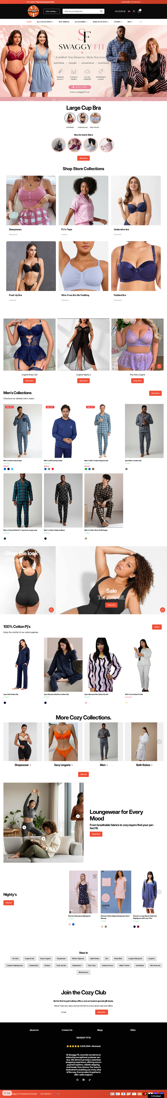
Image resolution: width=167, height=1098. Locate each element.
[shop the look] (159, 366)
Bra (106, 958)
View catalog (51, 11)
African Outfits (100, 22)
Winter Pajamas (78, 958)
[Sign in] (134, 11)
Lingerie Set (29, 958)
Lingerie (151, 958)
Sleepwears (76, 965)
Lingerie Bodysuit (135, 958)
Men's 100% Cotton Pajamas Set (96, 461)
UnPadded (140, 965)
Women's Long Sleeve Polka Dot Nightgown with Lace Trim (145, 917)
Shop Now (84, 158)
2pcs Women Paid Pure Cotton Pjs (56, 694)
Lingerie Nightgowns (15, 965)
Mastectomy (83, 972)
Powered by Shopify (28, 1094)
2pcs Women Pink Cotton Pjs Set (96, 694)
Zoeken (101, 11)
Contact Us (67, 1030)
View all (9, 903)
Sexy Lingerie (45, 958)
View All (83, 774)
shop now (111, 605)
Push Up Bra (61, 965)
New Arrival (64, 22)
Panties (47, 965)
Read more (24, 827)
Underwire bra (107, 965)
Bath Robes (94, 958)
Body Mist (118, 958)
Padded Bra (33, 965)
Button (157, 627)
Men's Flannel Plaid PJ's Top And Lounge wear (20, 530)
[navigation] (159, 741)
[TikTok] (89, 1080)
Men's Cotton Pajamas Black (54, 530)
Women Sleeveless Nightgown (79, 916)
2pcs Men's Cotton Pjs (133, 461)
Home (29, 22)
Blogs (100, 1030)
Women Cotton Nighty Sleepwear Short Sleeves (115, 917)
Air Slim (15, 958)
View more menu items (140, 22)
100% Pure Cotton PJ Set (134, 694)
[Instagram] (77, 1080)
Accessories (80, 22)
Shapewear (61, 958)
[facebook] (83, 1080)
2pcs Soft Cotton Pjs (10, 694)
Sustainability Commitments (130, 2)
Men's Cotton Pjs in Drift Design (96, 530)
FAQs (132, 1030)
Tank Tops (92, 965)
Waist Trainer (124, 965)
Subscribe (101, 1012)
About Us (34, 1030)
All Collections (44, 22)
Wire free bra (155, 965)
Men (129, 22)
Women (117, 22)
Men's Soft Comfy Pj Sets (12, 461)
